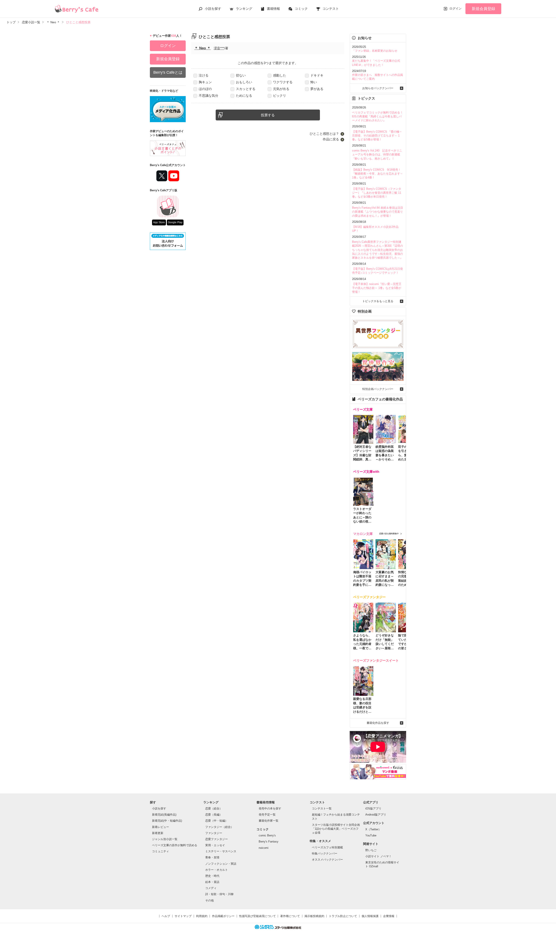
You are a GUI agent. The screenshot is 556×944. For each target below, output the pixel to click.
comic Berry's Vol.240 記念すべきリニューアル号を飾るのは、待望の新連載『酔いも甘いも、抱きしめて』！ (377, 154)
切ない (241, 75)
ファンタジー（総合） (219, 827)
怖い (313, 82)
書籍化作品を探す (378, 722)
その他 (209, 900)
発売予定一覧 (267, 814)
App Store (159, 222)
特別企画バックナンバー (377, 389)
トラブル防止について (343, 916)
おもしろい (244, 82)
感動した (279, 75)
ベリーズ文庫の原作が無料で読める (174, 845)
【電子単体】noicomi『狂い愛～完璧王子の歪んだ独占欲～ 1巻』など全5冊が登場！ (376, 287)
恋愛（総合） (213, 808)
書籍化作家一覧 (268, 820)
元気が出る (281, 89)
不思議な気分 (208, 95)
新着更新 (157, 833)
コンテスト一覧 (322, 808)
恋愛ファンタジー (216, 839)
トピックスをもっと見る (377, 301)
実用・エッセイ (215, 845)
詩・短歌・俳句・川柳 (219, 894)
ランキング (244, 8)
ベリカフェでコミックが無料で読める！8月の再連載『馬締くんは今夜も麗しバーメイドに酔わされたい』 (377, 116)
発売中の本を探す (270, 808)
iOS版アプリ (373, 808)
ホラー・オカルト (216, 869)
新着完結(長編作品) (164, 814)
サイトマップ (183, 916)
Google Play (175, 222)
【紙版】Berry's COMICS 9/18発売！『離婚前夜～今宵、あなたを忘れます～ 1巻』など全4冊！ (377, 173)
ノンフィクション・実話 (220, 863)
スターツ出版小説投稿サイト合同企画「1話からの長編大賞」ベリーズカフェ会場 (336, 828)
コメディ (211, 888)
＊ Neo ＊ (202, 48)
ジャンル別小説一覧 (164, 839)
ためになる (244, 95)
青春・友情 (212, 857)
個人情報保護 (370, 916)
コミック (301, 8)
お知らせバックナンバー (377, 88)
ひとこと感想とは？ (324, 133)
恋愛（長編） (213, 814)
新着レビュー (160, 827)
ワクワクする (283, 82)
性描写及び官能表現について (257, 916)
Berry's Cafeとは (167, 72)
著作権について (290, 916)
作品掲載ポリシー (223, 916)
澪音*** (219, 48)
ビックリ (279, 95)
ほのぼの (205, 89)
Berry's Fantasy (268, 841)
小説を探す (213, 8)
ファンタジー (213, 833)
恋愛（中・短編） (216, 820)
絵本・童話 (212, 882)
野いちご (371, 850)
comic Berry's (267, 835)
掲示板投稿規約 (314, 916)
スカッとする (245, 89)
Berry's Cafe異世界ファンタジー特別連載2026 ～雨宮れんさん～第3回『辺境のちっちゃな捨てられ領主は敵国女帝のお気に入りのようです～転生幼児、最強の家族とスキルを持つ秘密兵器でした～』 (377, 249)
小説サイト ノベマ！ (378, 856)
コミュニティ (160, 851)
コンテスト (331, 8)
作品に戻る (331, 139)
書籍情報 (273, 8)
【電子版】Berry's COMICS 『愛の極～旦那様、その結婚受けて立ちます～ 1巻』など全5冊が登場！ (377, 135)
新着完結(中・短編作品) (167, 820)
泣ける (203, 75)
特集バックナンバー (324, 853)
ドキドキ (316, 75)
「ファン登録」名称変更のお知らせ (374, 50)
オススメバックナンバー (327, 859)
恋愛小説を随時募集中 (389, 534)
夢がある (316, 89)
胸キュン (205, 82)
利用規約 (201, 916)
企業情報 (388, 916)
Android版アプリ (375, 814)
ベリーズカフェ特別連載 (327, 847)
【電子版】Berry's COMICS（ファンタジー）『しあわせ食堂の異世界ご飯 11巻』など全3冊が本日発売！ (376, 192)
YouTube (370, 835)
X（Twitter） (373, 829)
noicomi (263, 847)
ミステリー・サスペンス (220, 851)
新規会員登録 (483, 9)
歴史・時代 (212, 875)
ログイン (455, 8)
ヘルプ (166, 916)
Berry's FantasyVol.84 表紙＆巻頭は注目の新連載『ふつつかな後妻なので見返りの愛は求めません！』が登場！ (377, 211)
